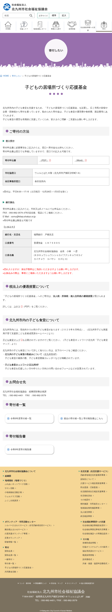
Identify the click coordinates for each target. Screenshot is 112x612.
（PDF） (44, 160)
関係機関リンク (41, 583)
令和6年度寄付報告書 (21, 449)
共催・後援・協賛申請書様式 (94, 563)
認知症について (87, 479)
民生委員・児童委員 (89, 487)
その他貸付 (85, 499)
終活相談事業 (86, 516)
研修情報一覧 (10, 541)
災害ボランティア (12, 537)
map (88, 596)
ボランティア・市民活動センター (20, 521)
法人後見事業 (86, 512)
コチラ (17, 306)
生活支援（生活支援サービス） (95, 471)
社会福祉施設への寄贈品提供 (94, 533)
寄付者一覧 (9, 563)
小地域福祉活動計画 (13, 492)
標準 (54, 15)
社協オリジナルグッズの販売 (94, 546)
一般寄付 (8, 559)
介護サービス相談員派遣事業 (92, 483)
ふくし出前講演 (11, 500)
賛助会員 (8, 550)
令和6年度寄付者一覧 (21, 418)
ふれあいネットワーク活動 (16, 484)
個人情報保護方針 (87, 583)
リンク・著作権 (25, 583)
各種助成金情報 (89, 542)
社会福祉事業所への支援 (94, 521)
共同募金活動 (10, 571)
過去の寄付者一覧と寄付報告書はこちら (83, 418)
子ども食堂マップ (11, 339)
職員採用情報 (88, 555)
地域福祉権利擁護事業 (90, 507)
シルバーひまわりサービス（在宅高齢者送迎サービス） (28, 525)
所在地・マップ (57, 583)
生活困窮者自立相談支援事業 (92, 491)
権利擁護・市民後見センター (92, 503)
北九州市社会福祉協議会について (20, 471)
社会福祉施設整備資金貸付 (93, 525)
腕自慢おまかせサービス (15, 529)
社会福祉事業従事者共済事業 (94, 529)
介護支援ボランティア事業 (16, 533)
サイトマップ (72, 583)
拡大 (64, 15)
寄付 (7, 547)
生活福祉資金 (86, 495)
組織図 (8, 475)
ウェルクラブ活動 (12, 496)
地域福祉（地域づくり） (16, 480)
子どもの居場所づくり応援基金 (18, 567)
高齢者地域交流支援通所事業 (92, 475)
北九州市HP (50, 354)
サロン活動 (9, 488)
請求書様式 (87, 559)
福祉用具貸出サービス (92, 550)
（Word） (79, 160)
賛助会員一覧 (10, 555)
